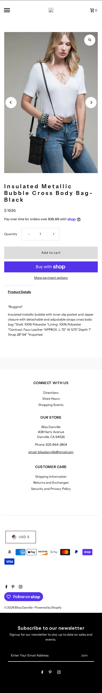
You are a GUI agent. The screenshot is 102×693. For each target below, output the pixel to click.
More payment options (51, 278)
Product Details (19, 292)
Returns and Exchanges (51, 482)
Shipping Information (51, 476)
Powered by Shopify (48, 607)
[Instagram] (20, 587)
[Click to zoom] (89, 40)
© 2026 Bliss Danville (18, 607)
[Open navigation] (13, 10)
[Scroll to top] (91, 680)
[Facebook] (5, 587)
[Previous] (11, 102)
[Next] (91, 102)
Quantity (10, 234)
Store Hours (51, 399)
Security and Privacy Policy (51, 489)
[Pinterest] (12, 587)
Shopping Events (50, 405)
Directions (50, 393)
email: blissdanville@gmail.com (51, 452)
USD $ (24, 537)
